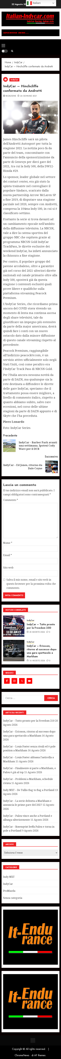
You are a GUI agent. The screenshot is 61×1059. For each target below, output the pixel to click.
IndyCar (14, 79)
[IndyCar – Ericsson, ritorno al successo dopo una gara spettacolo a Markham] (13, 650)
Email (7, 555)
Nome (7, 543)
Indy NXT (9, 877)
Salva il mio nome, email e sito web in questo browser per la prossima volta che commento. (31, 583)
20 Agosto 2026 (37, 632)
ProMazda (9, 891)
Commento (10, 500)
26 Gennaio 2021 (28, 96)
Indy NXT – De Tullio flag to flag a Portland (28, 790)
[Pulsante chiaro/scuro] (5, 51)
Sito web (8, 567)
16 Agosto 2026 (37, 661)
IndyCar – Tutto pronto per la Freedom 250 (41, 626)
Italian (36, 3)
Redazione (11, 96)
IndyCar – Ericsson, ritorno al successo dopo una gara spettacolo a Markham (41, 651)
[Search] (12, 51)
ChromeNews (22, 1055)
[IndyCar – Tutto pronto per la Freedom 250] (13, 626)
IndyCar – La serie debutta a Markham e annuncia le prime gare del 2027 (27, 803)
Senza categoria (12, 898)
